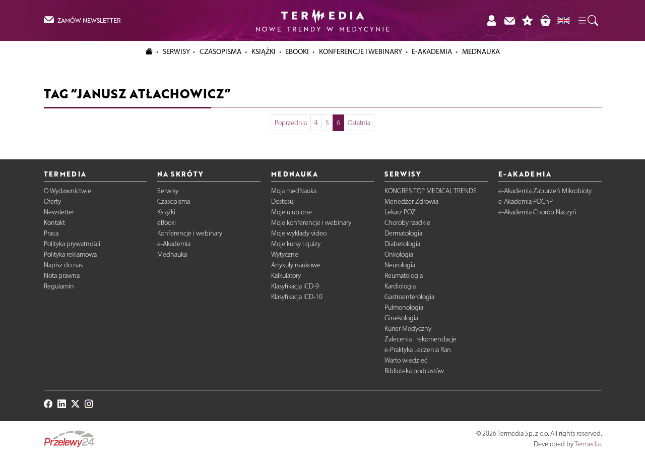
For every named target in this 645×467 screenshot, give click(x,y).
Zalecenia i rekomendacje (420, 339)
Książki (263, 51)
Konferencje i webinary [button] (360, 51)
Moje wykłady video (299, 233)
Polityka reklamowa (70, 254)
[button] (587, 20)
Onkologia (398, 254)
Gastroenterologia (409, 297)
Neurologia (399, 265)
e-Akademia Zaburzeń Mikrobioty (545, 191)
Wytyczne (284, 254)
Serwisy (167, 191)
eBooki (297, 51)
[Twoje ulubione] (528, 20)
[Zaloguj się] (491, 20)
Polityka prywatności (72, 244)
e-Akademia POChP (525, 201)
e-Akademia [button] (432, 51)
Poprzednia (291, 123)
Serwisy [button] (176, 51)
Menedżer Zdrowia (411, 201)
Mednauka (172, 254)
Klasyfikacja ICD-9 (295, 286)
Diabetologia (402, 244)
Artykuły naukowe (295, 265)
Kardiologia (400, 286)
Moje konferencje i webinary (311, 222)
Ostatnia (359, 123)
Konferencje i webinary (189, 233)
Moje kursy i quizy (295, 244)
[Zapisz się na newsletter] (509, 20)
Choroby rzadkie (407, 222)
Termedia (587, 444)
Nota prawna (62, 275)
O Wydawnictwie (67, 191)
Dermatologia (403, 233)
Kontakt (54, 222)
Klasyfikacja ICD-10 (296, 297)
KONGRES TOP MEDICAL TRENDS (430, 191)
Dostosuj (283, 201)
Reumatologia (403, 275)
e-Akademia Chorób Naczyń (537, 212)
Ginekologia (401, 318)
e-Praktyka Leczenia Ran (417, 349)
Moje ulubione (291, 212)
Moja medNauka (293, 191)
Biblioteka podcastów (414, 371)
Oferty (52, 201)
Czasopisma (173, 201)
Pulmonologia (403, 307)
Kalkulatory (286, 275)
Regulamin (59, 286)
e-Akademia (173, 244)
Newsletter (59, 212)
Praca (51, 233)
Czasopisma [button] (220, 51)
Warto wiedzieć (405, 360)
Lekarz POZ (400, 212)
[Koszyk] (545, 20)
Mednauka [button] (481, 51)
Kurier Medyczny (407, 328)
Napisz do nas (63, 265)
